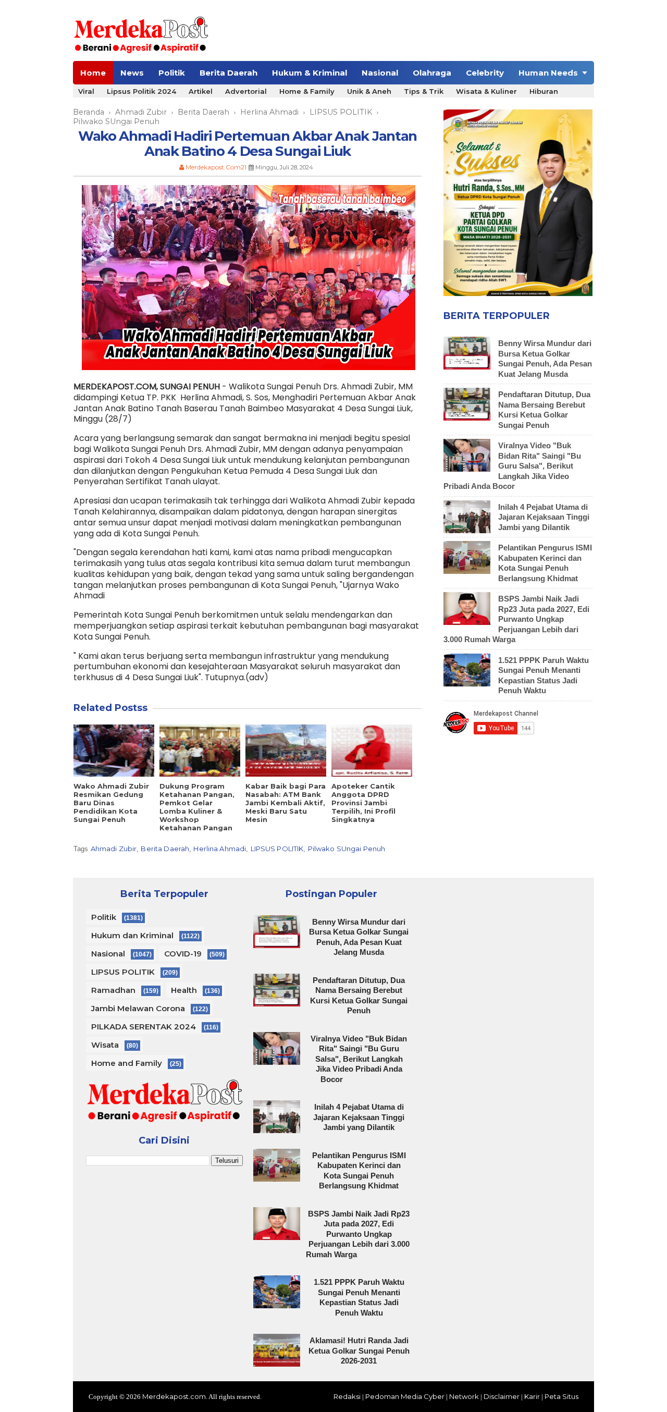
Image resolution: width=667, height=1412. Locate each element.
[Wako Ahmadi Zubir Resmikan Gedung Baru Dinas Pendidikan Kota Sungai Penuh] (113, 751)
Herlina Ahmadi (219, 848)
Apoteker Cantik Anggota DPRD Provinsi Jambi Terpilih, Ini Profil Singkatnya (363, 803)
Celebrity (485, 73)
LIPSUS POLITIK (277, 848)
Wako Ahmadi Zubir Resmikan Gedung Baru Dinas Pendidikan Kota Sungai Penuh (111, 803)
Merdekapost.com (174, 1396)
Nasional (380, 73)
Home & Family (307, 91)
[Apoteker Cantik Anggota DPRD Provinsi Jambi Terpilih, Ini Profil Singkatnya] (371, 751)
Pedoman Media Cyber (404, 1396)
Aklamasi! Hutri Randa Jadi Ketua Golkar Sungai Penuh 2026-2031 (359, 1350)
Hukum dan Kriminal (132, 935)
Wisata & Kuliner (486, 91)
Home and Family (126, 1063)
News (132, 73)
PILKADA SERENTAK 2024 (143, 1027)
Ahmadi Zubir (114, 848)
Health (184, 990)
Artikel (201, 91)
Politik (171, 73)
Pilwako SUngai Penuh (347, 848)
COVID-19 (183, 954)
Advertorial (246, 91)
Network (464, 1396)
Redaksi (347, 1396)
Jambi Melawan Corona (138, 1008)
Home (93, 73)
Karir (532, 1396)
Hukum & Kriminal (309, 73)
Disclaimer (502, 1396)
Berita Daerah (228, 73)
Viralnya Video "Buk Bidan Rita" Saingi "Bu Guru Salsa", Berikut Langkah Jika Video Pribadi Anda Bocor (512, 465)
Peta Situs (561, 1396)
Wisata (105, 1045)
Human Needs (548, 73)
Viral (86, 91)
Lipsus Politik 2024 (141, 91)
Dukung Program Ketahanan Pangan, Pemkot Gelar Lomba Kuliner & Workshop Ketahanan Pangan (196, 807)
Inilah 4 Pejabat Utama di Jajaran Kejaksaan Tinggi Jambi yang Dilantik (543, 517)
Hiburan (543, 91)
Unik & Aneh (369, 91)
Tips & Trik (423, 91)
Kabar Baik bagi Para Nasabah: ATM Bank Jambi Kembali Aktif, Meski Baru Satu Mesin (285, 803)
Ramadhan (113, 990)
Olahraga (432, 73)
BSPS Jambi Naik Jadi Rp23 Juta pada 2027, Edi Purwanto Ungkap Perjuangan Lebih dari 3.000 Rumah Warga (516, 619)
